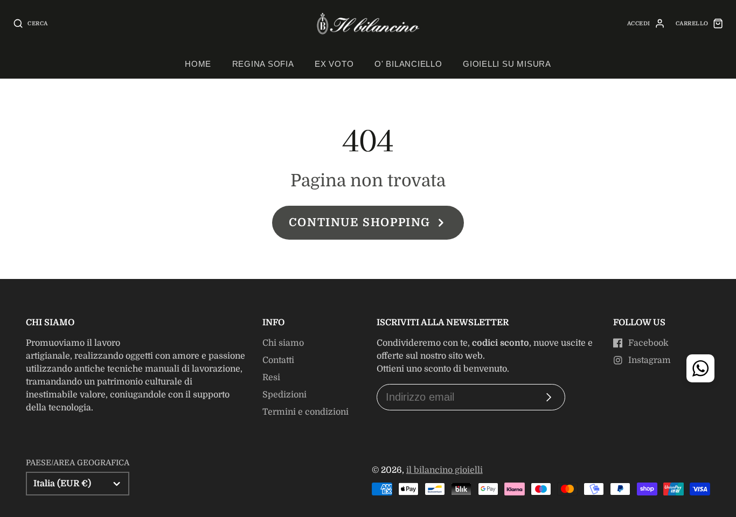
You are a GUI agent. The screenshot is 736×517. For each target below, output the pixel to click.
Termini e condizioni (305, 412)
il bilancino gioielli (444, 470)
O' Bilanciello (408, 63)
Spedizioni (284, 395)
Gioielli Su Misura (507, 63)
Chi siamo (283, 343)
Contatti (278, 360)
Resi (271, 377)
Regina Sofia (263, 63)
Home (198, 63)
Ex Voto (334, 63)
